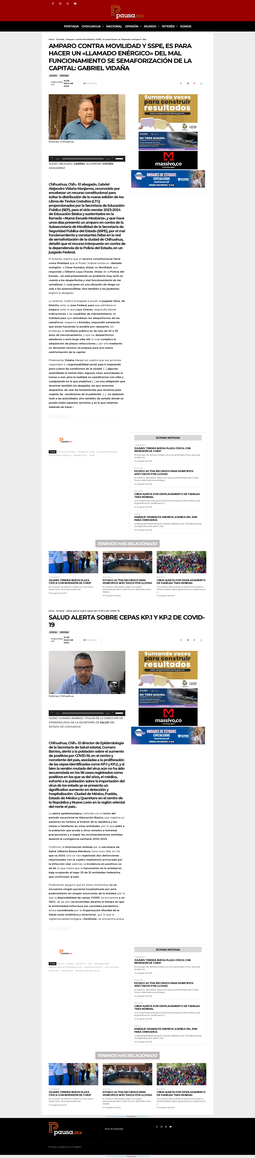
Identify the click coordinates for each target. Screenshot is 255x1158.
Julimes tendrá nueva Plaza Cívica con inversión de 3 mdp (162, 450)
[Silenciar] (112, 158)
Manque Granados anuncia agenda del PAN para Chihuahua (165, 518)
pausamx (92, 83)
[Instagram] (60, 4)
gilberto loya (85, 452)
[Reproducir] (52, 158)
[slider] (120, 158)
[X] (68, 4)
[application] (87, 159)
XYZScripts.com (143, 1156)
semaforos (80, 455)
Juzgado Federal (107, 452)
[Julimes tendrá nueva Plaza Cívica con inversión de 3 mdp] (73, 562)
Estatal (60, 39)
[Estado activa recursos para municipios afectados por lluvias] (127, 562)
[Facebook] (53, 4)
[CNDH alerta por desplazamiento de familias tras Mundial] (181, 562)
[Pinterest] (194, 83)
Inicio (51, 39)
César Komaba (66, 452)
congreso (140, 445)
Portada (64, 75)
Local (137, 514)
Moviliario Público (60, 455)
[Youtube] (75, 4)
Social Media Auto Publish (116, 1156)
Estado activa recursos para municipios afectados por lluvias (163, 472)
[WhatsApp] (201, 83)
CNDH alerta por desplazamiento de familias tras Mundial (181, 582)
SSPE (92, 455)
